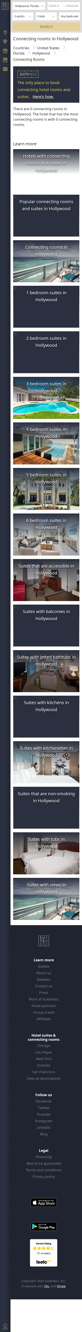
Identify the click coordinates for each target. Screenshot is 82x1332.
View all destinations (44, 1078)
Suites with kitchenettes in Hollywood (46, 751)
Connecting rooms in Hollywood (46, 250)
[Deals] (5, 51)
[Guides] (5, 42)
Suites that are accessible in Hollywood (46, 569)
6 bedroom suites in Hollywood (46, 523)
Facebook (44, 1101)
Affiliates (44, 1018)
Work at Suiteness (44, 999)
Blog (43, 1134)
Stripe (61, 1286)
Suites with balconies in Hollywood (46, 615)
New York (44, 1058)
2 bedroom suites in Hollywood (46, 341)
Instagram (43, 1121)
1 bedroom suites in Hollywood (46, 296)
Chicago (43, 1045)
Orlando (44, 1065)
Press (43, 992)
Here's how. (43, 96)
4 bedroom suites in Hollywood (46, 432)
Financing (44, 1156)
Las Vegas (43, 1052)
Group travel (43, 1012)
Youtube (44, 1114)
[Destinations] (5, 33)
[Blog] (5, 69)
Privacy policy (44, 1176)
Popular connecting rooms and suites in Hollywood (46, 205)
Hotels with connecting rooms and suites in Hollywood (46, 163)
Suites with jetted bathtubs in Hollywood (46, 660)
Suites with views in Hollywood (46, 888)
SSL (46, 1286)
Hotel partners (43, 1005)
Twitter (44, 1107)
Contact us (43, 986)
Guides (43, 966)
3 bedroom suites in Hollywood (46, 387)
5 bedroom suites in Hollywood (46, 478)
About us (43, 972)
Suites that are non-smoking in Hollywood (46, 797)
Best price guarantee (43, 1163)
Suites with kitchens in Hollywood (46, 706)
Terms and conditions (44, 1170)
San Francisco (43, 1071)
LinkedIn (44, 1127)
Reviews (43, 979)
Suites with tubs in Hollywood (46, 842)
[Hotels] (5, 60)
